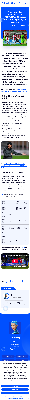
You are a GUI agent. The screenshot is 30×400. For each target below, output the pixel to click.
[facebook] (12, 281)
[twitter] (16, 281)
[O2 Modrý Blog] (8, 3)
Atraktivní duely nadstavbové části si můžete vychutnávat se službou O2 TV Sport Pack (14, 166)
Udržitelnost (15, 346)
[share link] (21, 281)
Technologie (15, 344)
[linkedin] (8, 281)
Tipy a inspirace (15, 349)
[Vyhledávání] (20, 3)
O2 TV (23, 247)
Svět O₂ (15, 341)
